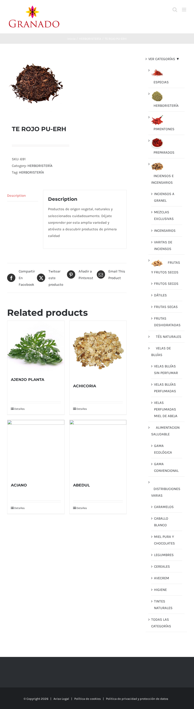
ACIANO (19, 485)
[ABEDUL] (98, 448)
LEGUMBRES (164, 555)
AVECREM (161, 578)
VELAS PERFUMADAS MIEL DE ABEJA (165, 409)
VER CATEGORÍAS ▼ (164, 59)
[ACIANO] (35, 448)
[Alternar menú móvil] (184, 9)
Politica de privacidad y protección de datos (137, 698)
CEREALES (162, 566)
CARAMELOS (164, 507)
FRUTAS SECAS (166, 307)
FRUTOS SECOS (166, 283)
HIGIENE (160, 590)
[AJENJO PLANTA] (35, 346)
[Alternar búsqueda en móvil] (174, 9)
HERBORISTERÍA (40, 166)
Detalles (19, 408)
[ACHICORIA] (98, 349)
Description (16, 195)
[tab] (22, 195)
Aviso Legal (61, 698)
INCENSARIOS (165, 230)
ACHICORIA (84, 386)
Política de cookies (87, 698)
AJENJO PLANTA (27, 379)
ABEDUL (81, 485)
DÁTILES (160, 295)
